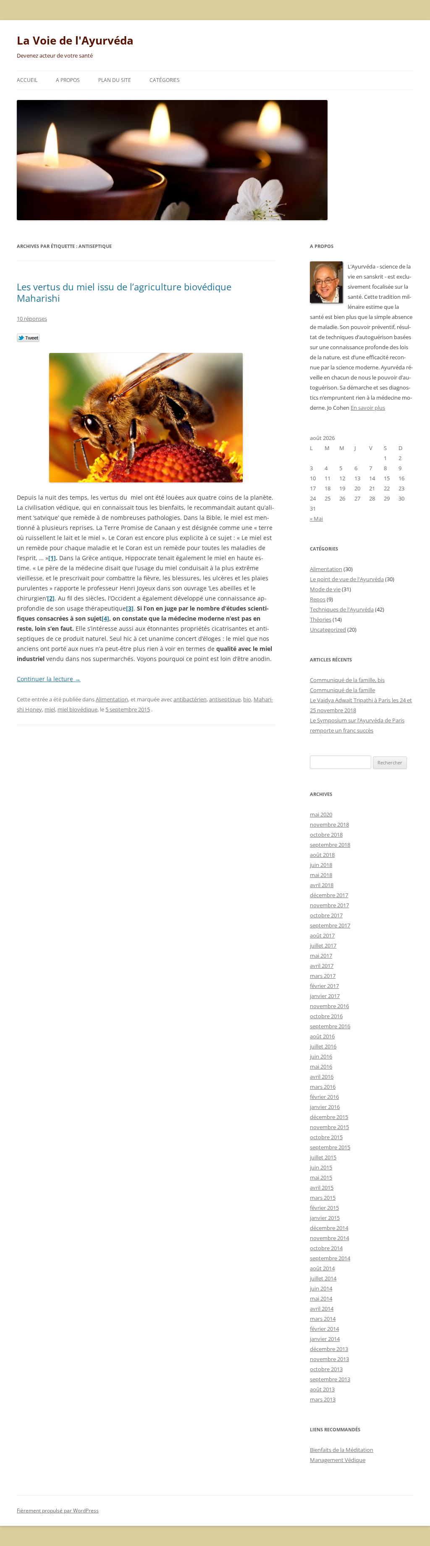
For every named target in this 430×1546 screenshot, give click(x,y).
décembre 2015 (329, 1117)
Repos (317, 599)
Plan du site (114, 80)
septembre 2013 (330, 1379)
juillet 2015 (323, 1157)
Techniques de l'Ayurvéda (342, 609)
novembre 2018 (329, 824)
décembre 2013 (329, 1349)
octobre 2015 (326, 1137)
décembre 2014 (329, 1228)
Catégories (164, 80)
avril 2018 (321, 885)
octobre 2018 (326, 834)
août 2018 (322, 855)
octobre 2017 (326, 915)
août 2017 (322, 935)
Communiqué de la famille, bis (347, 680)
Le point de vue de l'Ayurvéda (347, 579)
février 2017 (324, 986)
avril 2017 (321, 965)
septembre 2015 (330, 1147)
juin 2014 (321, 1288)
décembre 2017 (329, 895)
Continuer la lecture (49, 679)
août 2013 (322, 1389)
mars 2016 (323, 1086)
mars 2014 (323, 1318)
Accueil (27, 80)
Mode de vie (325, 589)
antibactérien (190, 699)
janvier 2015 (325, 1218)
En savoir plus (368, 407)
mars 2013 (323, 1399)
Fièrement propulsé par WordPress (58, 1510)
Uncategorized (328, 629)
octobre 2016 (326, 1016)
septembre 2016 (330, 1026)
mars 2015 (323, 1197)
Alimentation (112, 699)
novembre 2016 (329, 1006)
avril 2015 (321, 1187)
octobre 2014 (326, 1248)
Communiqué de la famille (342, 690)
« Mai (316, 518)
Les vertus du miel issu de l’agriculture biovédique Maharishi (124, 292)
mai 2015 (321, 1177)
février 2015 (324, 1208)
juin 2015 (321, 1167)
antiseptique (225, 699)
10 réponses (32, 318)
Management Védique (337, 1460)
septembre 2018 (330, 844)
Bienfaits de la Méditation (341, 1450)
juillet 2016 (323, 1046)
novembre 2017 (329, 905)
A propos (68, 80)
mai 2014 (321, 1298)
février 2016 (324, 1097)
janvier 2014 (325, 1339)
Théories (320, 619)
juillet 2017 (323, 945)
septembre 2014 (330, 1258)
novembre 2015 (329, 1127)
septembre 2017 (330, 925)
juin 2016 (321, 1056)
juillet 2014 (323, 1278)
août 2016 (322, 1036)
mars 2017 (323, 976)
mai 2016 (321, 1066)
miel (50, 709)
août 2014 (322, 1268)
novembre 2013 (329, 1359)
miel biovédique (77, 709)
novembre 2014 (329, 1238)
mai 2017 (321, 955)
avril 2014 (321, 1308)
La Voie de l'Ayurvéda (75, 40)
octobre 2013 (326, 1369)
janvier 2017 (325, 996)
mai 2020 (321, 814)
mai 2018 (321, 875)
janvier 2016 (325, 1107)
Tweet (28, 338)
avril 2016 (321, 1076)
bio (247, 699)
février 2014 (324, 1329)
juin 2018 (321, 865)
